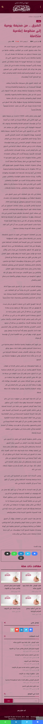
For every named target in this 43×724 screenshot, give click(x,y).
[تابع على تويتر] (32, 41)
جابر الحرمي (37, 41)
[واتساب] (14, 554)
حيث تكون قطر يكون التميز (30, 686)
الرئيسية (37, 16)
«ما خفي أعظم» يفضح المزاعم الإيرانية (33, 610)
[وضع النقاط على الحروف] (10, 600)
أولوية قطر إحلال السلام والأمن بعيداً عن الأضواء (12, 587)
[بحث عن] (3, 7)
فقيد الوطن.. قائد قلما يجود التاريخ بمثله (26, 642)
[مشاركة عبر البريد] (7, 554)
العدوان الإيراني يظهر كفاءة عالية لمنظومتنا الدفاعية (22, 680)
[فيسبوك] (35, 554)
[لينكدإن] (21, 554)
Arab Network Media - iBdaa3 (25, 719)
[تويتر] (28, 554)
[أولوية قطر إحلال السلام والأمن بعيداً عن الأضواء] (10, 577)
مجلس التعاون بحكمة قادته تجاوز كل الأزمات (25, 667)
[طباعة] (21, 558)
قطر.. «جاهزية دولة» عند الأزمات (29, 673)
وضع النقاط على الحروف (12, 608)
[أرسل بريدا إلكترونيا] (31, 41)
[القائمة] (41, 7)
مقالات (30, 16)
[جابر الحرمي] (21, 7)
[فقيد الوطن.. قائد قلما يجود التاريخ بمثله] (31, 577)
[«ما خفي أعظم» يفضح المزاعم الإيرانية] (31, 600)
